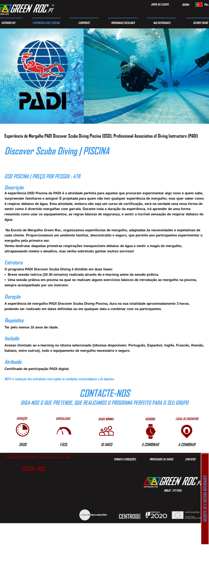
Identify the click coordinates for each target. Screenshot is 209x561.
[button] (21, 418)
